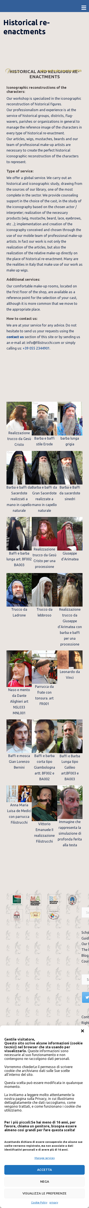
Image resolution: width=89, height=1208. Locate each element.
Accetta (44, 1169)
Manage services (45, 1158)
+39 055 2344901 (36, 348)
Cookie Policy (39, 1202)
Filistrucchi (12, 71)
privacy (53, 1202)
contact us (15, 337)
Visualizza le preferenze (44, 1193)
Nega (44, 1181)
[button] (82, 1031)
